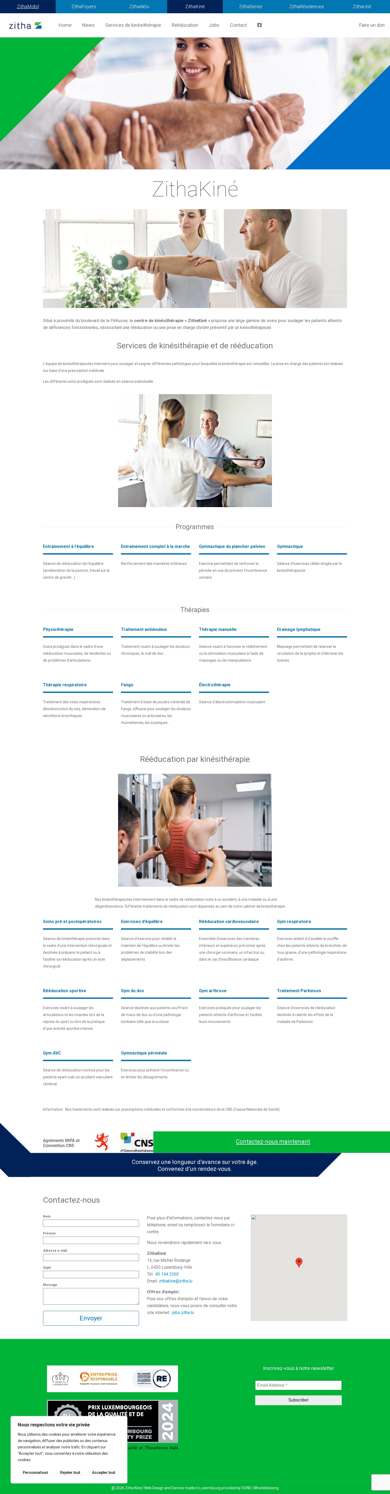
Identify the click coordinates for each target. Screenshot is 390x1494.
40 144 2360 (167, 1274)
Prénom (49, 1233)
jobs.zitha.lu (183, 1312)
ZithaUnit (362, 6)
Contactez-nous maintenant (273, 1141)
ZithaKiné (195, 6)
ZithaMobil (28, 6)
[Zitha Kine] (25, 25)
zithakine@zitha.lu (175, 1281)
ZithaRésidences (306, 6)
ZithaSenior (251, 6)
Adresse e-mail (55, 1251)
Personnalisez (35, 1472)
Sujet (47, 1267)
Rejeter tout (70, 1472)
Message (50, 1285)
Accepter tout (103, 1472)
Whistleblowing (266, 1488)
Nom (46, 1216)
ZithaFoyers (83, 6)
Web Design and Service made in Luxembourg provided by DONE (197, 1488)
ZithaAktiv (139, 6)
